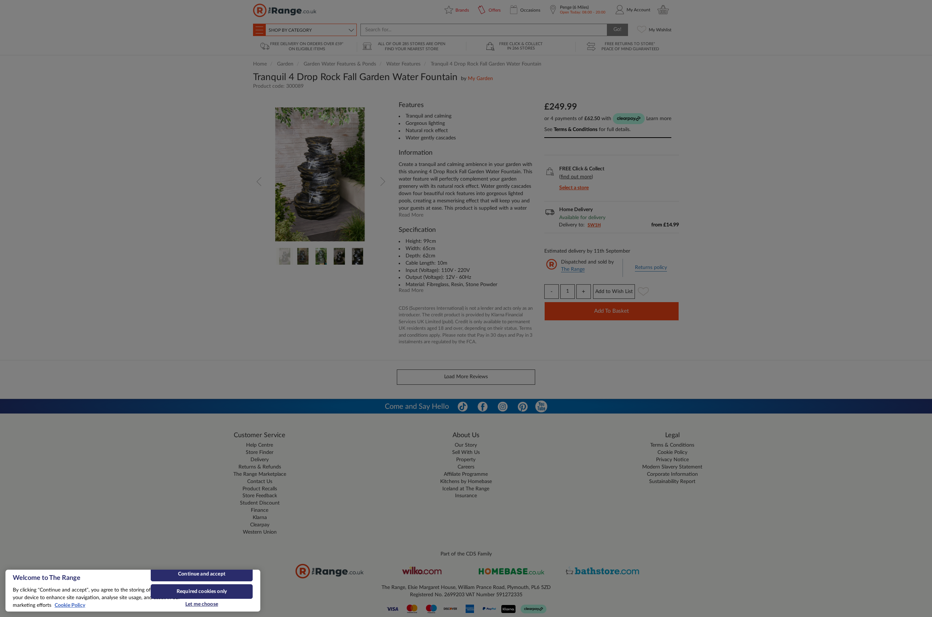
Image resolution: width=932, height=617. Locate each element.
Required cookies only (202, 591)
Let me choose (201, 604)
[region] (132, 591)
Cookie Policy (70, 605)
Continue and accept (201, 574)
